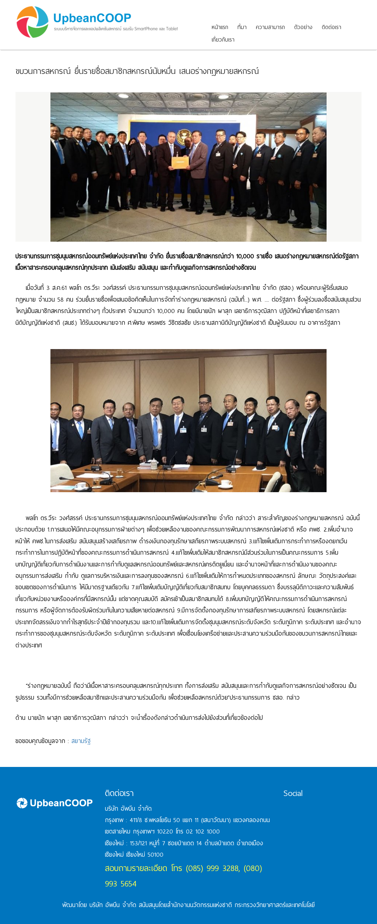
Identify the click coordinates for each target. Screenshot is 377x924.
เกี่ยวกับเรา (223, 40)
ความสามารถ (270, 27)
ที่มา (242, 27)
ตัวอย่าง (303, 27)
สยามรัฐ (81, 741)
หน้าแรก (220, 27)
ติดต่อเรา (331, 27)
